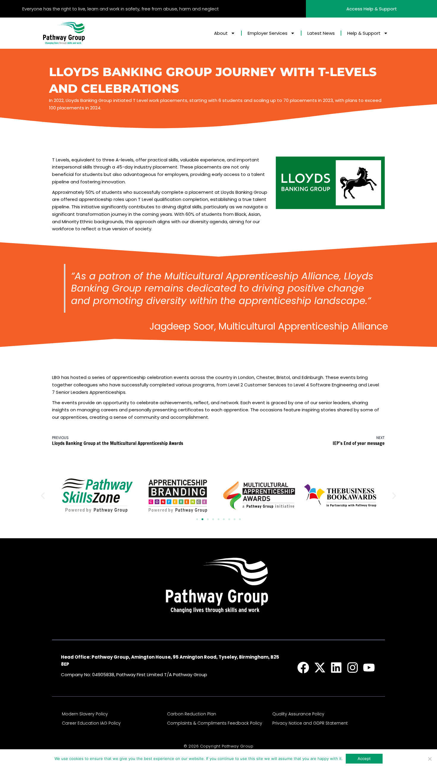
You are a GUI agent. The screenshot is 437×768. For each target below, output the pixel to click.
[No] (430, 759)
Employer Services (267, 33)
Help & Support (364, 33)
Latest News (321, 33)
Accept (364, 758)
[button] (42, 495)
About (221, 33)
